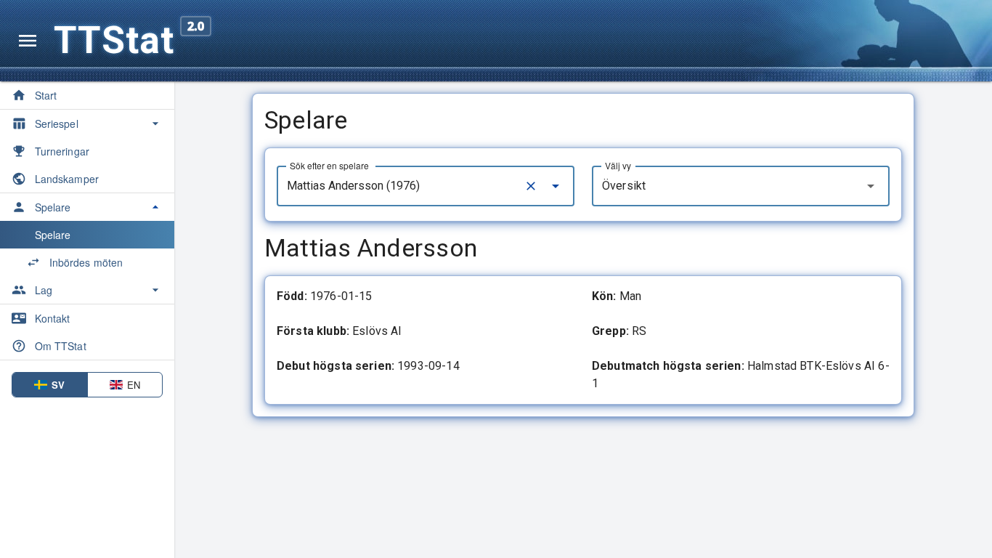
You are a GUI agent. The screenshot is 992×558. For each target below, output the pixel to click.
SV (58, 385)
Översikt (624, 186)
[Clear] (530, 186)
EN (133, 385)
